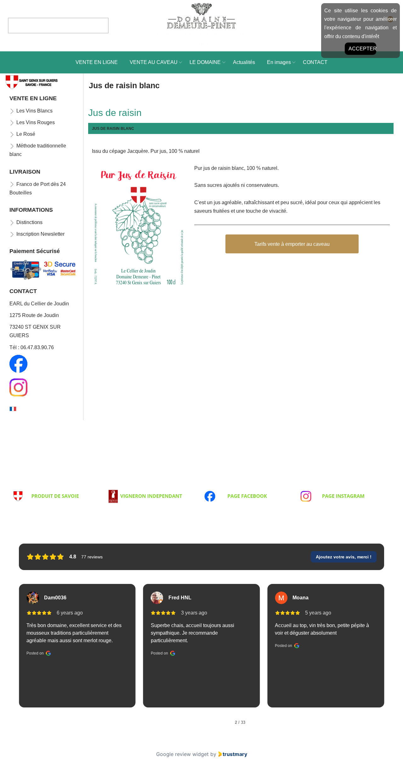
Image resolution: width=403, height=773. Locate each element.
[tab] (162, 722)
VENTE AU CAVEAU (154, 62)
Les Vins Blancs (34, 110)
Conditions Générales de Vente (142, 484)
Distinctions (29, 222)
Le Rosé (25, 134)
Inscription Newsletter (40, 234)
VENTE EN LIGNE (97, 62)
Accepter (362, 48)
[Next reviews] (393, 651)
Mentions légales (222, 484)
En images (279, 62)
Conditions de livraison (36, 484)
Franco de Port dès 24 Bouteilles (37, 188)
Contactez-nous (316, 484)
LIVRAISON (24, 171)
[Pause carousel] (201, 732)
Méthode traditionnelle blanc (37, 150)
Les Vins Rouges (35, 122)
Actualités (244, 62)
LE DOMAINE (205, 62)
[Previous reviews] (10, 651)
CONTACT (315, 62)
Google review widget (182, 754)
